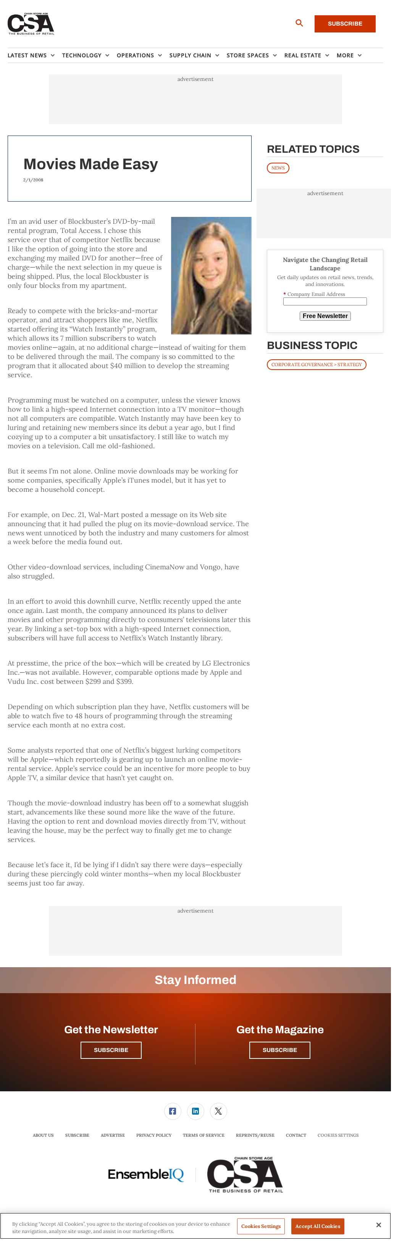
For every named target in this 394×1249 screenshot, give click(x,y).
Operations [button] (135, 55)
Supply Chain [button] (191, 55)
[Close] (378, 1225)
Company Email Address (314, 294)
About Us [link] (43, 1135)
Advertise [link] (113, 1135)
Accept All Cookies (318, 1226)
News (278, 168)
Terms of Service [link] (203, 1135)
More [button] (345, 55)
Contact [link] (296, 1135)
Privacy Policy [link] (153, 1135)
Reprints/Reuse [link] (255, 1135)
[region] (195, 1226)
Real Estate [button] (302, 55)
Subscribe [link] (77, 1135)
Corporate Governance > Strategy (316, 364)
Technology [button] (82, 55)
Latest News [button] (27, 55)
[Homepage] (31, 24)
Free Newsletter (325, 316)
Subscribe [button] (111, 1050)
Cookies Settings (338, 1135)
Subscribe (345, 24)
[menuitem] (35, 55)
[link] (172, 1111)
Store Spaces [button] (248, 55)
